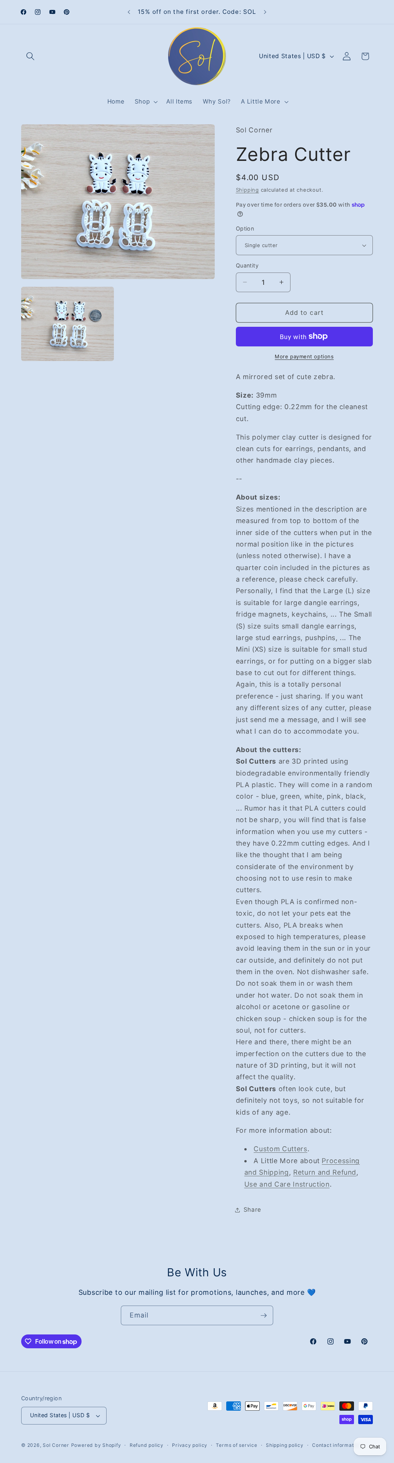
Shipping (247, 190)
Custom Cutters (280, 1149)
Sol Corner (56, 1445)
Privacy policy (189, 1445)
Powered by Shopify (96, 1445)
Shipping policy (285, 1445)
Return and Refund (324, 1172)
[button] (30, 56)
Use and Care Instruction (287, 1184)
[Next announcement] (265, 12)
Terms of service (236, 1445)
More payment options (304, 356)
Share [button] (252, 1209)
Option (245, 228)
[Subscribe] (263, 1316)
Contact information (336, 1445)
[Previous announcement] (128, 12)
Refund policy (147, 1445)
